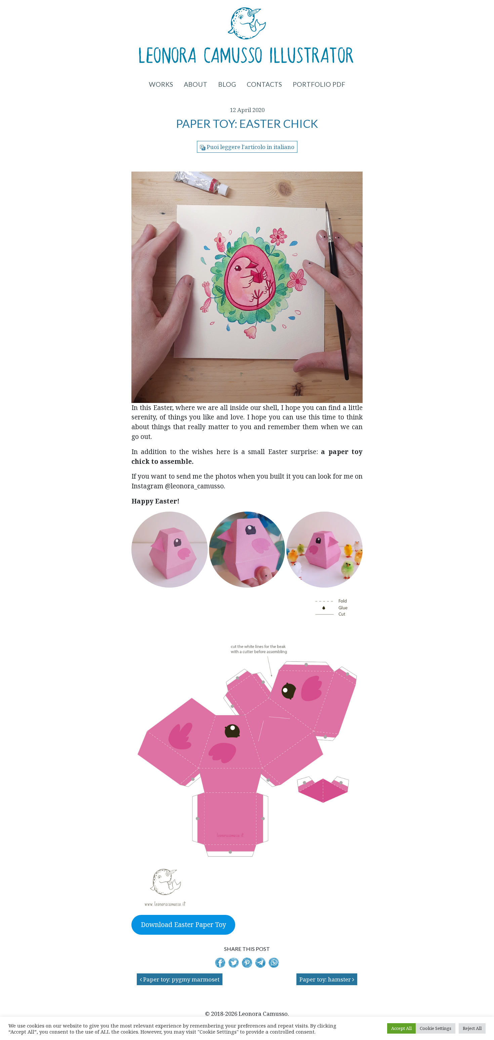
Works (161, 84)
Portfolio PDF (319, 84)
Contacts (264, 84)
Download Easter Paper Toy (183, 924)
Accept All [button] (401, 1028)
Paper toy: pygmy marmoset (180, 979)
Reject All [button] (472, 1028)
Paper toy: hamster (325, 979)
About (195, 84)
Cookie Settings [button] (435, 1028)
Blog (227, 84)
